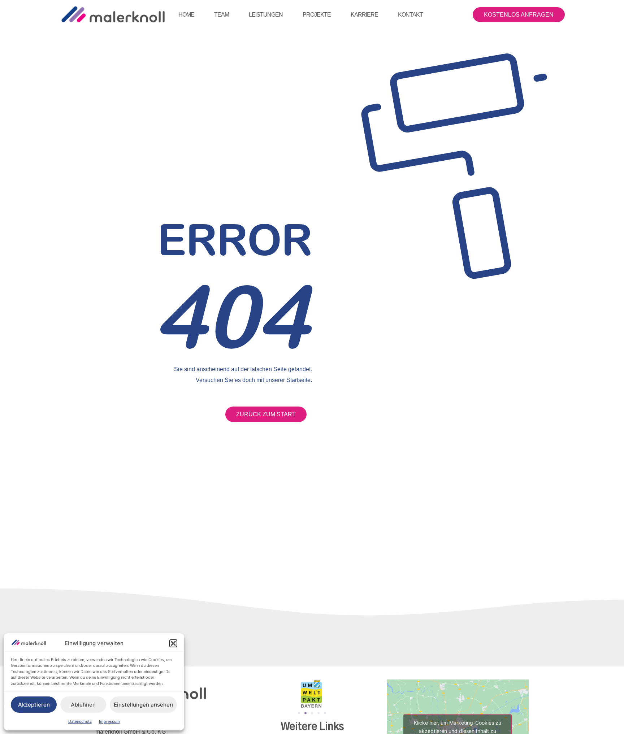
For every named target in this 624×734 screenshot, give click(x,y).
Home (186, 15)
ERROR (234, 239)
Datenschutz (80, 721)
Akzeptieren (34, 704)
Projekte (317, 15)
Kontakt (410, 15)
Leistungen (266, 15)
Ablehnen (83, 704)
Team (221, 15)
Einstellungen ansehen (143, 704)
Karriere (364, 15)
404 (231, 316)
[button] (173, 643)
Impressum (109, 721)
